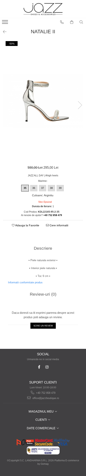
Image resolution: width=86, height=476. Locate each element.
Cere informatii (58, 225)
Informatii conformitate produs (25, 282)
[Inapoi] (3, 32)
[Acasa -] (43, 9)
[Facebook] (39, 367)
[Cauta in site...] (81, 22)
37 (42, 188)
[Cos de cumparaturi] (71, 22)
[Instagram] (46, 367)
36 (33, 188)
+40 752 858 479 (45, 392)
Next (80, 105)
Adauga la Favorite (27, 225)
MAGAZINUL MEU (41, 411)
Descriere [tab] (43, 248)
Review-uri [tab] (43, 294)
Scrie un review (43, 325)
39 (60, 188)
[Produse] (5, 23)
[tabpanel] (43, 101)
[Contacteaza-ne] (62, 22)
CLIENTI (41, 419)
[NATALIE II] (43, 101)
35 (25, 188)
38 (51, 188)
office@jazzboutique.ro (45, 398)
